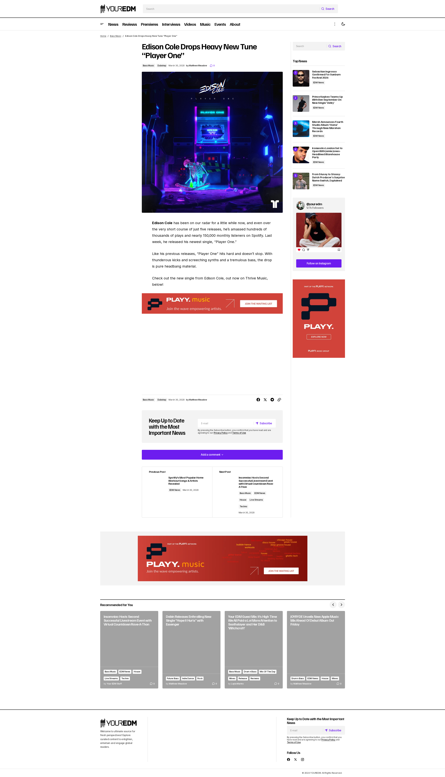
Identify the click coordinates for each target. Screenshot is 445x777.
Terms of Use (239, 432)
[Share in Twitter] (265, 399)
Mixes (232, 678)
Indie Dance (188, 678)
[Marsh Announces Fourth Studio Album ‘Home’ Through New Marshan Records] (301, 128)
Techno (243, 506)
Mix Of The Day (267, 671)
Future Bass (173, 678)
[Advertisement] (319, 318)
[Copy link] (279, 399)
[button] (102, 24)
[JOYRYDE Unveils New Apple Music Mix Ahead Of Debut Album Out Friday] (316, 649)
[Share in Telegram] (272, 399)
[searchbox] (231, 9)
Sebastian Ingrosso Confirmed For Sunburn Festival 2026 (326, 74)
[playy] (212, 303)
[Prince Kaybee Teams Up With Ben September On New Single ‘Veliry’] (301, 103)
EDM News (174, 490)
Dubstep (162, 65)
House (243, 499)
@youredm (314, 204)
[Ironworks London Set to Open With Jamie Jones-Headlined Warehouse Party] (301, 155)
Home (103, 36)
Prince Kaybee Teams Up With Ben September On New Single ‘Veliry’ (327, 99)
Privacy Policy (221, 432)
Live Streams (256, 499)
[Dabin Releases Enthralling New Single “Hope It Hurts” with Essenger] (191, 649)
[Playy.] (222, 558)
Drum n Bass (250, 671)
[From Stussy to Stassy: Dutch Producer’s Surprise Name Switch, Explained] (301, 181)
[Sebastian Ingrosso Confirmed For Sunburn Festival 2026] (301, 78)
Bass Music (115, 36)
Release (243, 678)
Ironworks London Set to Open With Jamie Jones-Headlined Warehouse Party (327, 153)
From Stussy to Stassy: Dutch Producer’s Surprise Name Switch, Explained (328, 177)
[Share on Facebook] (258, 399)
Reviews (255, 678)
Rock (199, 678)
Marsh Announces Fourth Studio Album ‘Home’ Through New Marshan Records (327, 126)
